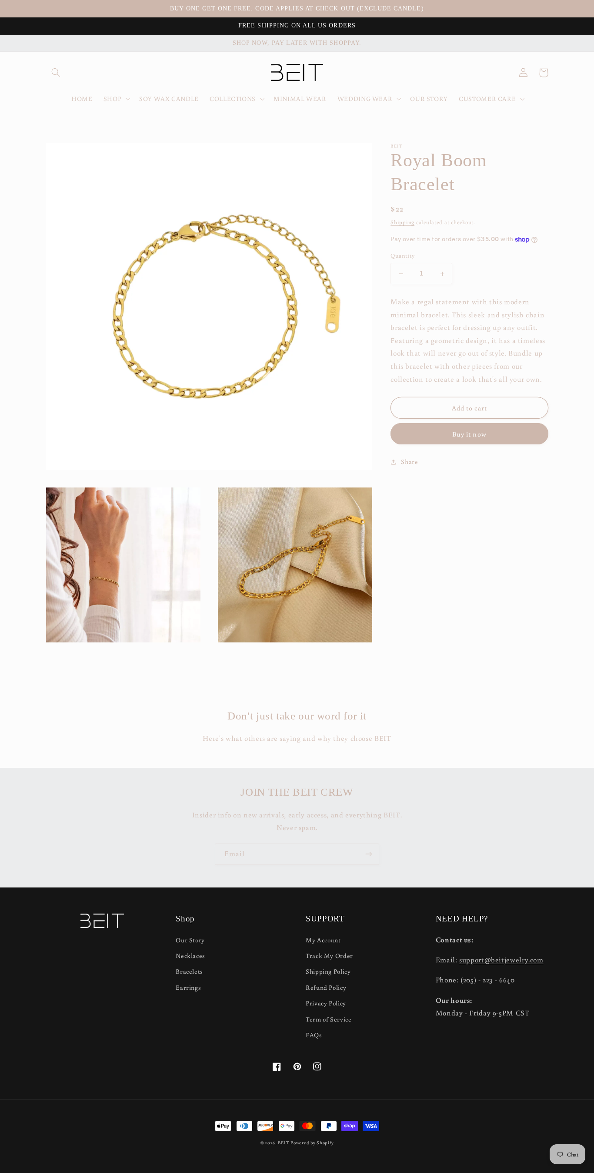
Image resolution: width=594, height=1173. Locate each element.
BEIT (283, 1142)
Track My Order (329, 955)
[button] (56, 73)
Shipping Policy (328, 971)
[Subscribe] (369, 854)
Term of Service (328, 1019)
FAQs (314, 1035)
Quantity (402, 256)
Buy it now (469, 434)
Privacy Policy (326, 1003)
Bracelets (189, 971)
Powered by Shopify (312, 1142)
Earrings (188, 987)
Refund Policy (326, 987)
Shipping (402, 222)
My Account (323, 940)
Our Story (190, 940)
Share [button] (409, 461)
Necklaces (190, 955)
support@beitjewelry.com (501, 960)
